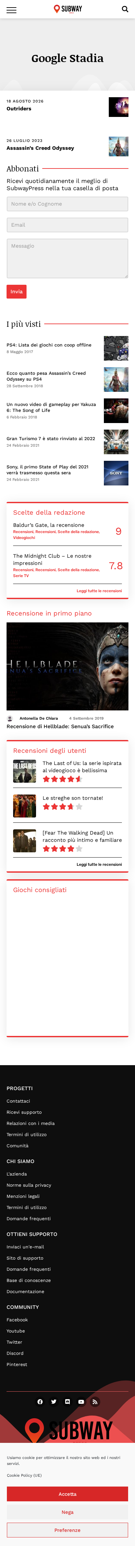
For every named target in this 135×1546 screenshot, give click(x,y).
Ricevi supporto (24, 1112)
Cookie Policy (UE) (24, 1475)
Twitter (14, 1342)
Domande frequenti (29, 1218)
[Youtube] (81, 1402)
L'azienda (17, 1173)
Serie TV (21, 576)
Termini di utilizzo (27, 1134)
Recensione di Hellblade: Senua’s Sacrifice (60, 726)
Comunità (18, 1145)
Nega (68, 1512)
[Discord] (67, 1402)
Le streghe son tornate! (73, 798)
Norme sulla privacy (29, 1185)
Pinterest (17, 1364)
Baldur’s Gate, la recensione (48, 525)
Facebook (17, 1319)
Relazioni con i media (31, 1123)
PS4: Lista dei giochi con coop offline (49, 344)
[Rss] (95, 1402)
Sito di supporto (25, 1258)
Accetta (68, 1494)
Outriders (19, 108)
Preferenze (67, 1530)
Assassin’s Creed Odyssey (40, 148)
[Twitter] (53, 1402)
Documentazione (25, 1291)
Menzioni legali (23, 1196)
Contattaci (18, 1101)
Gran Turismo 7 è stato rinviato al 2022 (51, 438)
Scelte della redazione (78, 532)
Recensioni (23, 532)
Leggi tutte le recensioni (99, 591)
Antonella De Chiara (39, 718)
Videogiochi (24, 538)
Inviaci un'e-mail (25, 1246)
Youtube (16, 1330)
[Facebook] (40, 1402)
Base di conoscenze (29, 1280)
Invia (16, 291)
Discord (15, 1353)
